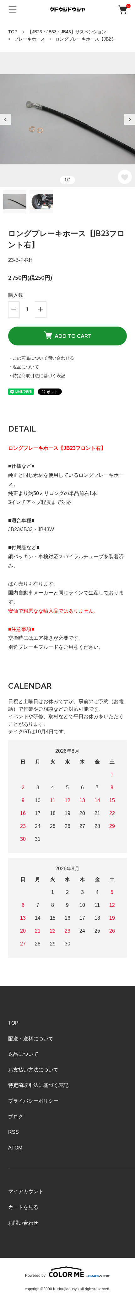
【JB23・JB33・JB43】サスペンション (67, 31)
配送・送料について (30, 1038)
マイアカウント (25, 1191)
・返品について (23, 366)
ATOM (15, 1147)
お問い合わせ (23, 1223)
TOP (12, 31)
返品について (23, 1054)
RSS (13, 1132)
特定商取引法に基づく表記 (38, 1085)
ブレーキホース (29, 38)
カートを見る (23, 1207)
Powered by (35, 1275)
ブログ (15, 1116)
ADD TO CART (73, 336)
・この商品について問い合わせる (41, 358)
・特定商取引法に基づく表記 (36, 375)
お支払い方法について (33, 1069)
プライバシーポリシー (33, 1101)
